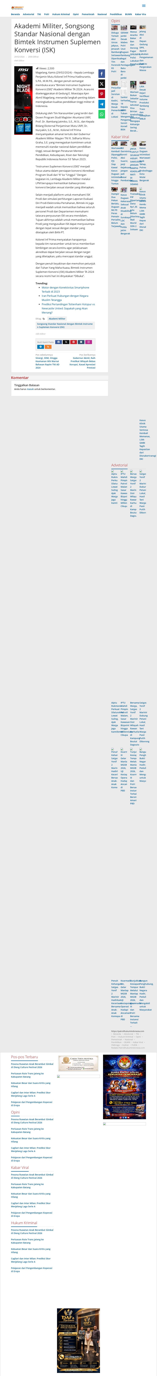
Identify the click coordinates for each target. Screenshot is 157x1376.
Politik (134, 1045)
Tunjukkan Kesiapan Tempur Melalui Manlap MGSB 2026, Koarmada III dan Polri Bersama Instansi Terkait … (135, 1003)
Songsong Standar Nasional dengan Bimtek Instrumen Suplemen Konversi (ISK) (65, 325)
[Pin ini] (101, 94)
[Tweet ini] (101, 83)
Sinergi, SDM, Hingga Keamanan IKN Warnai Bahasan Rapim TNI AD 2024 (47, 361)
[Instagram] (88, 342)
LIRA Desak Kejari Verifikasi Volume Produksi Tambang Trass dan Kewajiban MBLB (145, 102)
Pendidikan (116, 1042)
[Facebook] (58, 342)
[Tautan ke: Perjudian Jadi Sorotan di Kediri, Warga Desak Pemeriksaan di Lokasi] (114, 83)
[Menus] (144, 6)
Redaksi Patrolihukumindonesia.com (128, 1047)
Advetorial (128, 1034)
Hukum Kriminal (125, 1036)
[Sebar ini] (101, 73)
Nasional (129, 1039)
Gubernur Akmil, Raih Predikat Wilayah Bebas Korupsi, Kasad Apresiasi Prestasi (82, 361)
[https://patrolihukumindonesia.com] (17, 7)
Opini (138, 1036)
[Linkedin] (40, 347)
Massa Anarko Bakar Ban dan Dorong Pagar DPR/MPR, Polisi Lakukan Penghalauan (137, 47)
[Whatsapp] (101, 114)
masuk (30, 389)
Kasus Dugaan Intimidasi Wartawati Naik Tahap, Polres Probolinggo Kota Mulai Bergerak (146, 164)
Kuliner (125, 1045)
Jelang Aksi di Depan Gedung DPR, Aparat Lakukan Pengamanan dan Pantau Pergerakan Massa (146, 51)
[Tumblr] (81, 342)
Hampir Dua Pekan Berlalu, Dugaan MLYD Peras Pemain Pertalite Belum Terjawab (116, 210)
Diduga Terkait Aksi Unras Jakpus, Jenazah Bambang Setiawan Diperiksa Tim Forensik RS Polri (116, 52)
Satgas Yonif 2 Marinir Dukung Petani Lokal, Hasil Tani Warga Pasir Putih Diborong (144, 722)
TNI (137, 1034)
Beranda (117, 1034)
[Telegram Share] (101, 104)
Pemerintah (116, 1039)
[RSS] (48, 347)
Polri (113, 1036)
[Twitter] (66, 342)
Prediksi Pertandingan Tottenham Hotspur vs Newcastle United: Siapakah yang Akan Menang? (68, 308)
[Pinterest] (73, 342)
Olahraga (115, 1045)
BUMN (127, 1042)
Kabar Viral (138, 1042)
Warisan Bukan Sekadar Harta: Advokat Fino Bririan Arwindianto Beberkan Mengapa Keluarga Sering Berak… (136, 111)
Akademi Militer (57, 318)
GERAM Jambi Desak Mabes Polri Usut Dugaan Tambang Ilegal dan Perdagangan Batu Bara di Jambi (127, 55)
